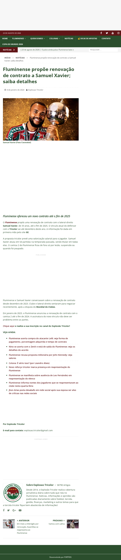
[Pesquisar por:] (103, 49)
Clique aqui (8, 326)
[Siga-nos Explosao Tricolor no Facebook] (3, 510)
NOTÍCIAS (69, 38)
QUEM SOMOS (36, 38)
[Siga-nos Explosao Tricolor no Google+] (13, 510)
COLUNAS (53, 38)
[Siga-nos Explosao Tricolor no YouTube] (19, 510)
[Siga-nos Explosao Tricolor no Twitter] (7, 510)
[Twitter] (106, 33)
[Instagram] (118, 33)
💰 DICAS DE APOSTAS (87, 38)
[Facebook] (101, 33)
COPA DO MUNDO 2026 (12, 44)
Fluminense (18, 38)
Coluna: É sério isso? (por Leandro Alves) (29, 363)
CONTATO (106, 38)
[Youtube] (112, 33)
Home (5, 38)
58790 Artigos (63, 485)
